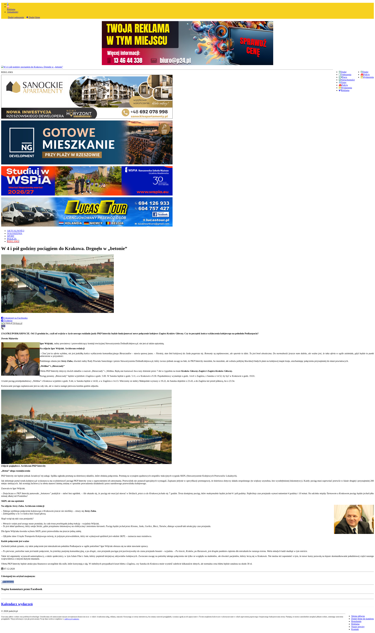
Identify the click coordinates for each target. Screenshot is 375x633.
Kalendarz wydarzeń (17, 604)
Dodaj (365, 72)
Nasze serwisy (358, 626)
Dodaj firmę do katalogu (362, 618)
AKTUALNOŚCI (15, 231)
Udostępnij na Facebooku (15, 318)
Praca (344, 77)
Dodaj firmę (34, 17)
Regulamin (356, 621)
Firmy (343, 82)
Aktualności (12, 12)
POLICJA (12, 238)
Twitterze (7, 320)
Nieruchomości (348, 80)
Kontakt (355, 629)
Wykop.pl (17, 323)
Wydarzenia (368, 77)
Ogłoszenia (346, 74)
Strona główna (358, 616)
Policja (366, 74)
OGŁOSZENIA (14, 233)
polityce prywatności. (71, 619)
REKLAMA (13, 241)
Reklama (11, 9)
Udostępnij (8, 582)
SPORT (10, 236)
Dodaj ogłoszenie (16, 17)
